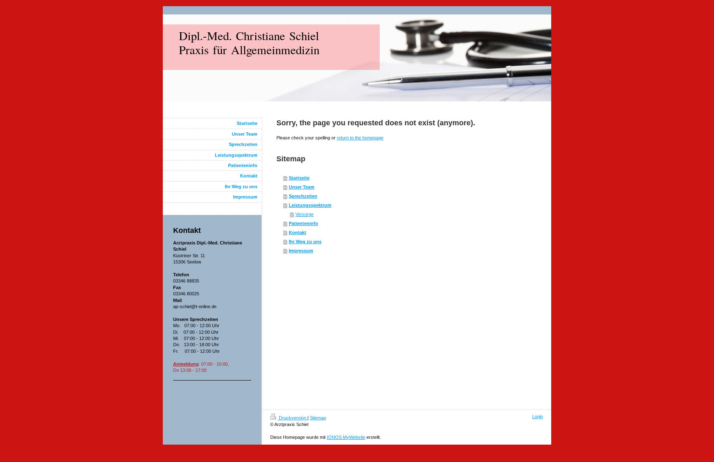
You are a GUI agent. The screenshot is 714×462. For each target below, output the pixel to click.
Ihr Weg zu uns (305, 241)
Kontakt (297, 232)
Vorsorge (304, 214)
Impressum (301, 250)
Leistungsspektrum (310, 205)
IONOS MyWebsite (346, 437)
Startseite (299, 177)
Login (537, 416)
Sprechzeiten (303, 196)
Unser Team (301, 186)
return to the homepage (360, 137)
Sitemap (318, 417)
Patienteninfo (303, 223)
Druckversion (292, 417)
